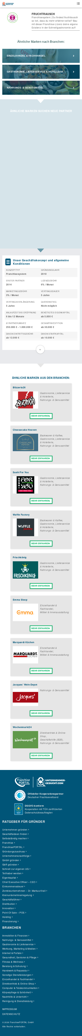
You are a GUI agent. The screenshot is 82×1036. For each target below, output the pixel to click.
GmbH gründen (10, 860)
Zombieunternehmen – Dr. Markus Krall (24, 890)
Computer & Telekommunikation (20, 987)
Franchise (7, 842)
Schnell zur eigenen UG (15, 868)
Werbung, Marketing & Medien (19, 948)
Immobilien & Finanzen (15, 935)
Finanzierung (9, 921)
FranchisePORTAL (12, 847)
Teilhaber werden (12, 873)
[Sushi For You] (25, 492)
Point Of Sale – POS (13, 912)
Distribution (8, 903)
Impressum (9, 1009)
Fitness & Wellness (12, 961)
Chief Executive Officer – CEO (18, 882)
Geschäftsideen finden (14, 833)
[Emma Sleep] (25, 620)
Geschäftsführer (11, 899)
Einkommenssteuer (12, 886)
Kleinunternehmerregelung (17, 895)
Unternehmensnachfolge (16, 855)
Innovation (8, 908)
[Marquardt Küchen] (25, 662)
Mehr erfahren (40, 416)
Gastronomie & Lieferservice (18, 944)
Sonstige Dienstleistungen (16, 974)
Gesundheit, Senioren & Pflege (19, 957)
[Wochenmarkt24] (25, 747)
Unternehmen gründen (14, 829)
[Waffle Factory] (25, 535)
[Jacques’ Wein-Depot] (25, 705)
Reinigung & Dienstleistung (17, 1001)
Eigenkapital (9, 877)
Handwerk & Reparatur (15, 970)
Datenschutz (11, 1013)
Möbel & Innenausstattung (54, 612)
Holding (6, 916)
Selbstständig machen (14, 838)
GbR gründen (9, 864)
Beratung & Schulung (14, 966)
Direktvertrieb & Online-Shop (18, 983)
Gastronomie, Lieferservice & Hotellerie (35, 71)
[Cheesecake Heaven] (25, 450)
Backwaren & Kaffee (51, 435)
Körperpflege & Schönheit (16, 992)
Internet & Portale (12, 953)
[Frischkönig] (25, 577)
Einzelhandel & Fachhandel (26, 55)
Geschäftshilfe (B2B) (51, 739)
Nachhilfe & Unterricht (14, 996)
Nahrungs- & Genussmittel (25, 87)
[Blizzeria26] (25, 407)
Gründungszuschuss (13, 851)
